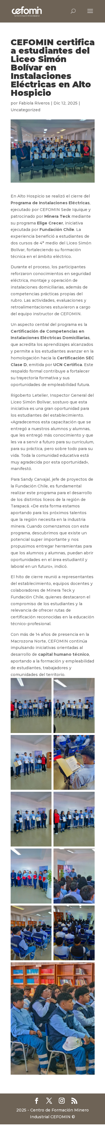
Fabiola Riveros (34, 103)
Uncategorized (25, 109)
